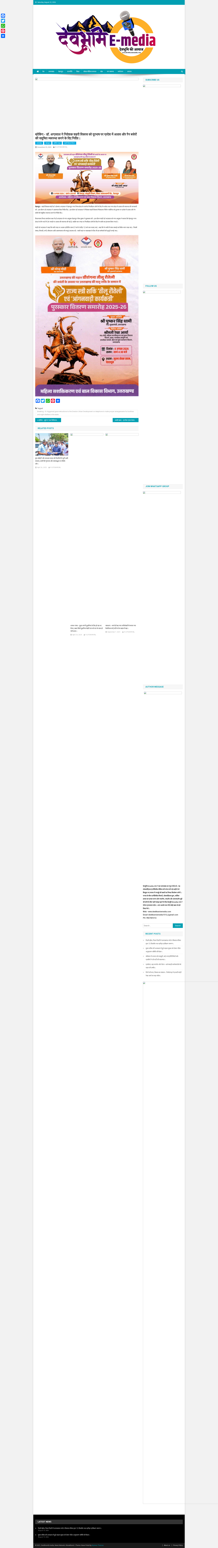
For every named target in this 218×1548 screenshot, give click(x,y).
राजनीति (69, 71)
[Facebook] (3, 15)
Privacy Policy (178, 1545)
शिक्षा (77, 71)
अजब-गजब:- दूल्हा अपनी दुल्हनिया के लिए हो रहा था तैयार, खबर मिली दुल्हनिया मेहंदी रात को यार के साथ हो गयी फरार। (86, 628)
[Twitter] (3, 20)
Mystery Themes (98, 1545)
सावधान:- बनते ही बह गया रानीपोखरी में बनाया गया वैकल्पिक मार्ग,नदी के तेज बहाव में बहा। (120, 627)
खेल (101, 71)
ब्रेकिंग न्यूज (57, 143)
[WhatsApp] (3, 25)
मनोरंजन (120, 71)
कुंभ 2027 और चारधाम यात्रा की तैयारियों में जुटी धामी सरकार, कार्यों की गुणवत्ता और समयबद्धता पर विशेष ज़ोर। (51, 461)
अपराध (129, 71)
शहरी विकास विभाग (69, 143)
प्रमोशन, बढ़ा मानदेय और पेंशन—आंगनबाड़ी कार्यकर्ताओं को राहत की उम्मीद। (163, 966)
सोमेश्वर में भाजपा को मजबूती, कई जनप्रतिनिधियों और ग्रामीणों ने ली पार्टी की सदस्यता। (162, 958)
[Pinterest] (3, 30)
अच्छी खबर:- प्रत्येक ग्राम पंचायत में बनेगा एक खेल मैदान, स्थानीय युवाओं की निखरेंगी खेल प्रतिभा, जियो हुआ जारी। (127, 420)
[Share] (3, 35)
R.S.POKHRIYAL (61, 147)
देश (43, 71)
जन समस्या (110, 71)
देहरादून (60, 71)
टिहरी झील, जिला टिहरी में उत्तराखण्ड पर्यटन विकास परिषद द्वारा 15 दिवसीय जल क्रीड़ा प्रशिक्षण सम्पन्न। (163, 942)
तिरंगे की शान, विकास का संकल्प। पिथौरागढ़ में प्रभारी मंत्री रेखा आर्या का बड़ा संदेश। (163, 974)
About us (167, 1545)
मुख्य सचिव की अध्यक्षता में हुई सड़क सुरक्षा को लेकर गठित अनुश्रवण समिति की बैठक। (163, 950)
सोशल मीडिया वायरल (89, 71)
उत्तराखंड (51, 71)
